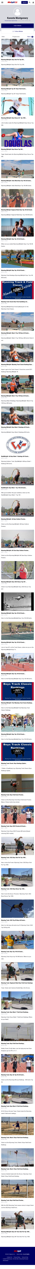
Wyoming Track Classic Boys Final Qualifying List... (14, 301)
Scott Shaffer (26, 1254)
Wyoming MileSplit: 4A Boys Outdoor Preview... (13, 519)
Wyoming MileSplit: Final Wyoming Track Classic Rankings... (17, 703)
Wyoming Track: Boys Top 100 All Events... (12, 951)
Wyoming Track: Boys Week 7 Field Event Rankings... (15, 1012)
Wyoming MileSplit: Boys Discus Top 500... (12, 149)
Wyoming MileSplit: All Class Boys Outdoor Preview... (15, 550)
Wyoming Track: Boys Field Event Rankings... (13, 1043)
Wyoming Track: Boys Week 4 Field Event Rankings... (15, 1106)
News (30, 36)
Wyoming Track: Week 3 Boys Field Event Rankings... (15, 1137)
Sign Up (25, 2)
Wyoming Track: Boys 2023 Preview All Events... (14, 826)
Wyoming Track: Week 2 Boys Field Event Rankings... (15, 1169)
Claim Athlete (17, 25)
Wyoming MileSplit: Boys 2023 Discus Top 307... (14, 582)
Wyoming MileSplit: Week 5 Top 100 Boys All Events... (15, 333)
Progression (16, 36)
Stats (3, 36)
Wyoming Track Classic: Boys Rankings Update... (14, 763)
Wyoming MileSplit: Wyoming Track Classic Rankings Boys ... (17, 364)
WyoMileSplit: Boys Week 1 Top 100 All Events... (14, 488)
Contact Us (9, 1257)
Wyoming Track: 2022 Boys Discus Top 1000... (13, 889)
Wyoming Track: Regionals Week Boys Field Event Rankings (17, 983)
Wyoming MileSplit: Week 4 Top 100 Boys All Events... (15, 396)
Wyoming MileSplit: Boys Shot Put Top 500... (13, 59)
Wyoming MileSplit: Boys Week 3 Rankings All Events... (16, 427)
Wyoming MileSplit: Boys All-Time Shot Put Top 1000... (15, 1231)
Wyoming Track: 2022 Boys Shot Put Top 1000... (14, 857)
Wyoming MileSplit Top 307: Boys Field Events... (14, 89)
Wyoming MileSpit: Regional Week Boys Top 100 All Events (16, 210)
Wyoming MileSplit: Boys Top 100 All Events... (13, 239)
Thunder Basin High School (11, 20)
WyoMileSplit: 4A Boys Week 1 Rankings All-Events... (15, 456)
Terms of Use (25, 1257)
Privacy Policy (17, 1257)
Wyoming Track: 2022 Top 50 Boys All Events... (13, 920)
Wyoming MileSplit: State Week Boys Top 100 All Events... (16, 180)
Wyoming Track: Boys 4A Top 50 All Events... (13, 1075)
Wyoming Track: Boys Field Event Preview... (12, 795)
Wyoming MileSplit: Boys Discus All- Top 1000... (14, 118)
